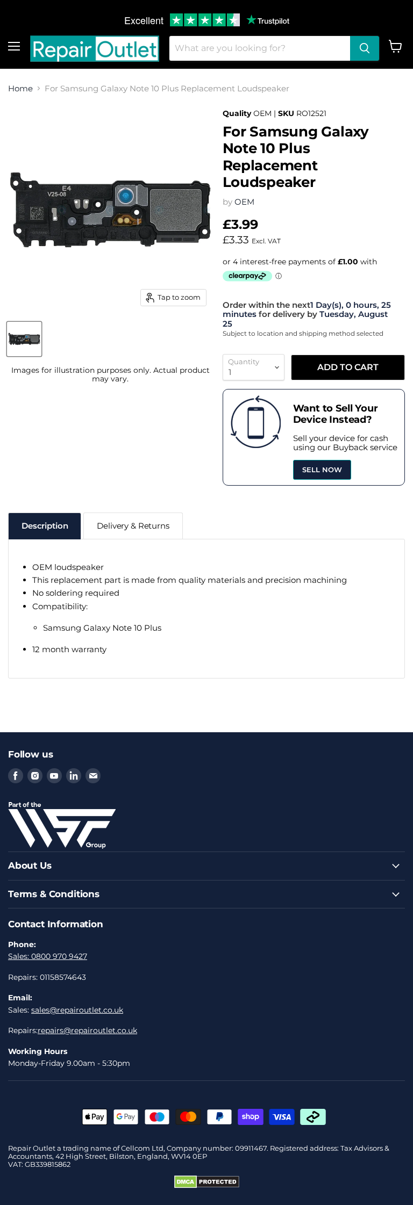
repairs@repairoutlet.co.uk (87, 1030)
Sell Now (322, 469)
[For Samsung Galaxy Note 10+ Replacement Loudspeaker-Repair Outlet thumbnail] (24, 339)
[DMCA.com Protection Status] (206, 1185)
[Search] (364, 48)
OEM (244, 202)
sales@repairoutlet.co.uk (77, 1010)
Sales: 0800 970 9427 (47, 956)
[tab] (44, 526)
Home (20, 88)
